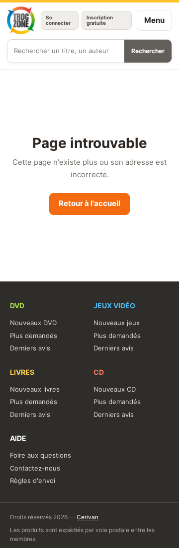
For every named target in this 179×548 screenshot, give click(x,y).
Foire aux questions (40, 455)
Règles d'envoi (32, 480)
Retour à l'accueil (89, 203)
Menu (154, 20)
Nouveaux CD (114, 389)
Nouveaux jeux (116, 323)
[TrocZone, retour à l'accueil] (21, 20)
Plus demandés (33, 336)
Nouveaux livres (35, 389)
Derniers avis (30, 348)
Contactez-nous (35, 468)
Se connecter (58, 20)
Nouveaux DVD (33, 323)
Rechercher (148, 51)
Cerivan (87, 517)
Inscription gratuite (100, 20)
